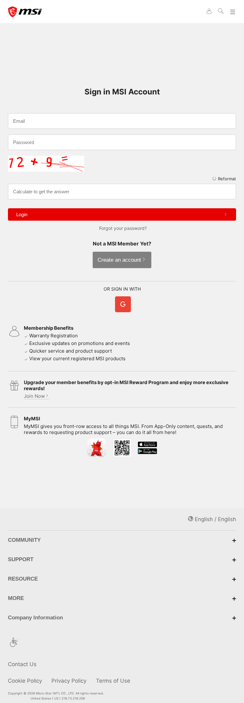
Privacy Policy (68, 681)
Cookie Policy (25, 681)
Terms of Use (113, 681)
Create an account (119, 260)
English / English (214, 519)
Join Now (34, 396)
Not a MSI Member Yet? (122, 243)
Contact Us (22, 664)
